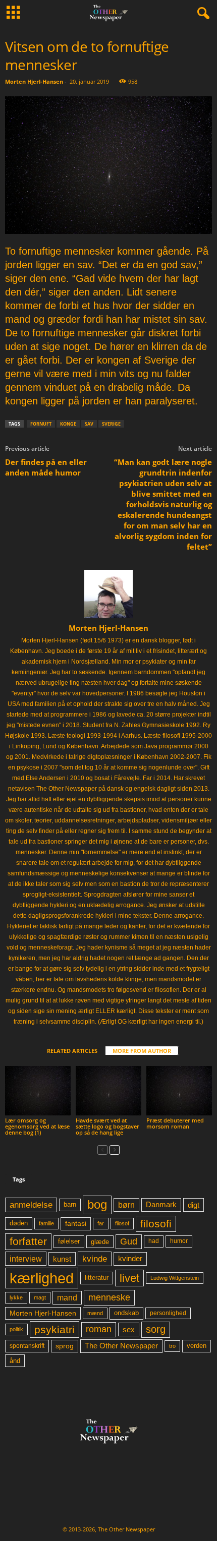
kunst (62, 1259)
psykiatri (54, 1329)
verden (196, 1345)
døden (19, 1223)
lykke (16, 1297)
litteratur (96, 1277)
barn (70, 1204)
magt (40, 1297)
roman (99, 1329)
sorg (156, 1329)
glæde (100, 1242)
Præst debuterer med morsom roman (175, 1123)
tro (172, 1346)
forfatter (28, 1241)
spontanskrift (27, 1345)
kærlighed (42, 1278)
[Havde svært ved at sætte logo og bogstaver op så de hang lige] (108, 1090)
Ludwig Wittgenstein (174, 1278)
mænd (95, 1313)
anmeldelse (31, 1205)
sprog (65, 1346)
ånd (15, 1361)
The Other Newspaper (121, 1346)
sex (129, 1329)
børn (126, 1205)
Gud (128, 1241)
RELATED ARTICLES (72, 1050)
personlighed (168, 1313)
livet (129, 1278)
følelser (69, 1241)
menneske (109, 1297)
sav (89, 424)
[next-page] (115, 1149)
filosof (122, 1223)
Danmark (161, 1205)
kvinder (130, 1259)
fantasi (75, 1223)
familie (46, 1223)
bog (97, 1204)
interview (26, 1258)
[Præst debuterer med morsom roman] (179, 1090)
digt (193, 1205)
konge (68, 424)
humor (179, 1240)
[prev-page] (102, 1149)
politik (16, 1329)
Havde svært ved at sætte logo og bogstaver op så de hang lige (107, 1126)
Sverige (111, 424)
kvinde (94, 1259)
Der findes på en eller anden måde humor (46, 467)
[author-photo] (108, 594)
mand (67, 1297)
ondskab (126, 1313)
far (100, 1223)
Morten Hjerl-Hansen (34, 81)
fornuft (40, 424)
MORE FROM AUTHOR (142, 1050)
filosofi (156, 1223)
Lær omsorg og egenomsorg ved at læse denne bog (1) (37, 1126)
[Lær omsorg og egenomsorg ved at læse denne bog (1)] (38, 1090)
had (153, 1240)
